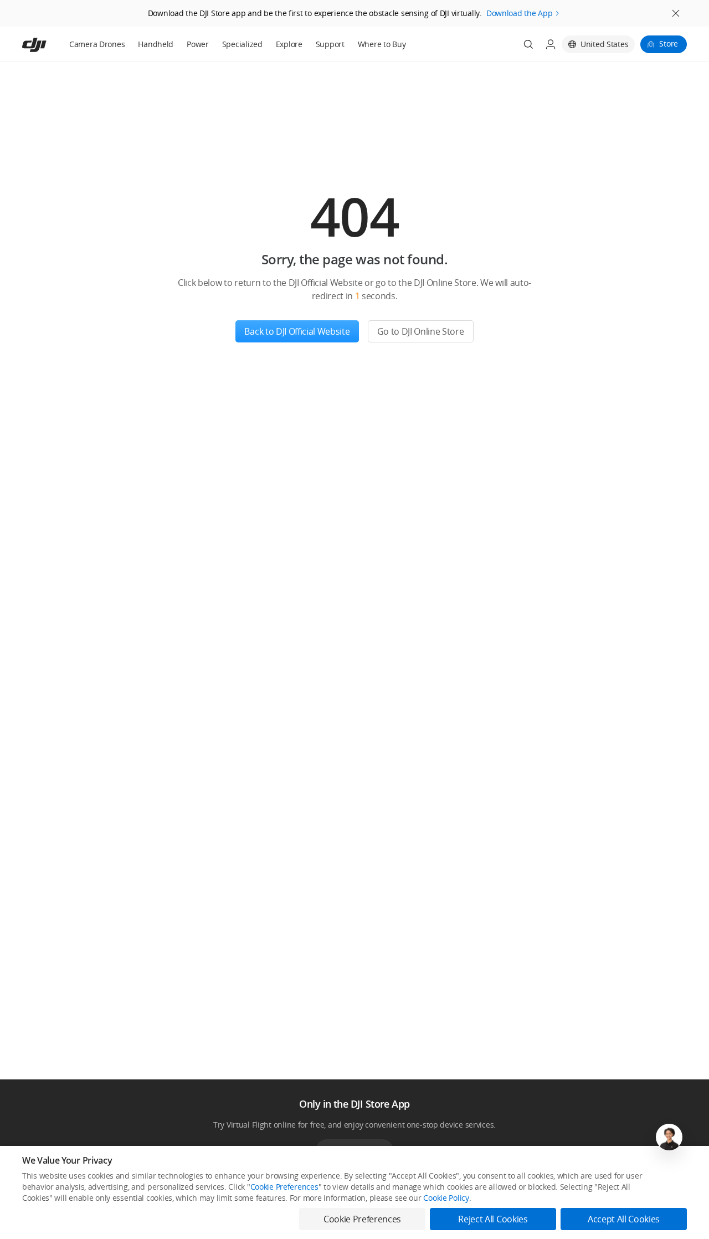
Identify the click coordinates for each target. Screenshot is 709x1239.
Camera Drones (97, 44)
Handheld (155, 44)
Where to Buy (382, 44)
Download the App (519, 13)
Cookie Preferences (284, 1186)
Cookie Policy (446, 1197)
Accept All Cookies (624, 1219)
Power (198, 44)
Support (330, 44)
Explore (289, 44)
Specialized (242, 44)
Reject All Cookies (492, 1219)
